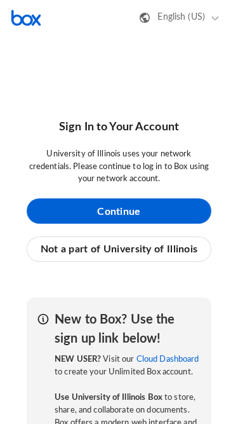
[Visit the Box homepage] (26, 18)
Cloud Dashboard (167, 359)
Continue (118, 212)
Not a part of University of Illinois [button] (119, 249)
